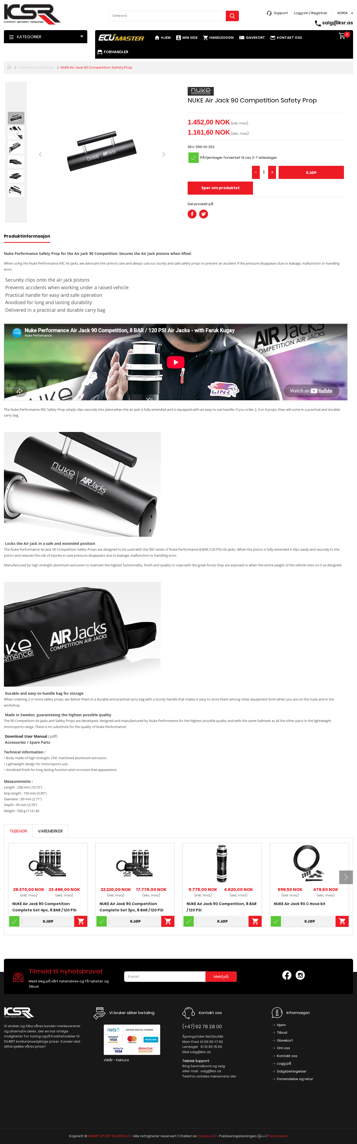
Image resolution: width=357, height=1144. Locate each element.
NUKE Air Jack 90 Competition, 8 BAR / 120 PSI (222, 907)
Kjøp (311, 172)
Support (281, 12)
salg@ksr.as (337, 22)
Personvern (278, 1136)
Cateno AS (207, 1136)
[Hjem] (9, 66)
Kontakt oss (289, 37)
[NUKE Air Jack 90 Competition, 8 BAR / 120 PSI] (222, 863)
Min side (190, 37)
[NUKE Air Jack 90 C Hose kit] (309, 863)
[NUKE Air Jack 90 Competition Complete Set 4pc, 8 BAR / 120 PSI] (48, 863)
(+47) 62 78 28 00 (202, 1026)
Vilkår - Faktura (116, 1060)
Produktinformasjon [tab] (27, 236)
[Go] (232, 16)
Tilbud (282, 1032)
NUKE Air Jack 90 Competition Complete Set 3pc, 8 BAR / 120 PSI (131, 907)
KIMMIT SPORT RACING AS (109, 1136)
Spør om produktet (220, 187)
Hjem (166, 37)
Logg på (284, 1063)
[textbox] (173, 16)
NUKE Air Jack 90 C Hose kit (299, 903)
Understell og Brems (35, 67)
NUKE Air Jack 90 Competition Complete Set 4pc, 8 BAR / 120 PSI (44, 907)
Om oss (283, 1048)
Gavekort (255, 37)
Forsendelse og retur (295, 1078)
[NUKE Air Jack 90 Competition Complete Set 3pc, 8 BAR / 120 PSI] (135, 863)
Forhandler (116, 51)
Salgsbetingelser (292, 1071)
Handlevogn (221, 37)
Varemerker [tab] (50, 831)
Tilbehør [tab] (18, 831)
